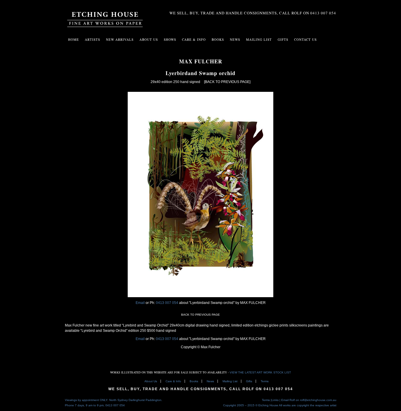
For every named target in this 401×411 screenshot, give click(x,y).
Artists (92, 39)
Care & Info (173, 381)
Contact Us (305, 39)
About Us (148, 39)
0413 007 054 (167, 303)
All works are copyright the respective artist (307, 405)
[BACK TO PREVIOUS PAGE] (227, 82)
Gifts (249, 381)
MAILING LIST (259, 39)
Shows (170, 39)
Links (275, 400)
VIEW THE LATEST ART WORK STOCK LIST (260, 372)
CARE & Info (194, 39)
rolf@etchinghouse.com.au (318, 400)
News (235, 39)
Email (140, 303)
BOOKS (218, 39)
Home (73, 39)
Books (194, 381)
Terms (265, 381)
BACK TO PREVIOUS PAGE (200, 314)
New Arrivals (120, 39)
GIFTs (283, 39)
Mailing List (230, 381)
